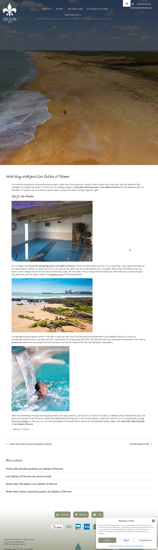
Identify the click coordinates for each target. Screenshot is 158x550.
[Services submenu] (52, 8)
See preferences (145, 540)
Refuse (126, 540)
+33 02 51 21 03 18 (144, 4)
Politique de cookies (115, 546)
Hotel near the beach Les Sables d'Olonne (31, 484)
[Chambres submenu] (64, 8)
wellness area (56, 274)
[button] (153, 521)
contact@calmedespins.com (141, 8)
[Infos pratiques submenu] (81, 15)
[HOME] (37, 9)
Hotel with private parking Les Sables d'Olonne (34, 468)
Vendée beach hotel (139, 444)
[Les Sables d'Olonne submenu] (109, 8)
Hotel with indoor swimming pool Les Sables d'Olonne (38, 491)
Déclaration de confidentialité (133, 546)
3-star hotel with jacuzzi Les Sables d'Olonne (30, 444)
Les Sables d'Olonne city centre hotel (28, 476)
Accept (107, 540)
